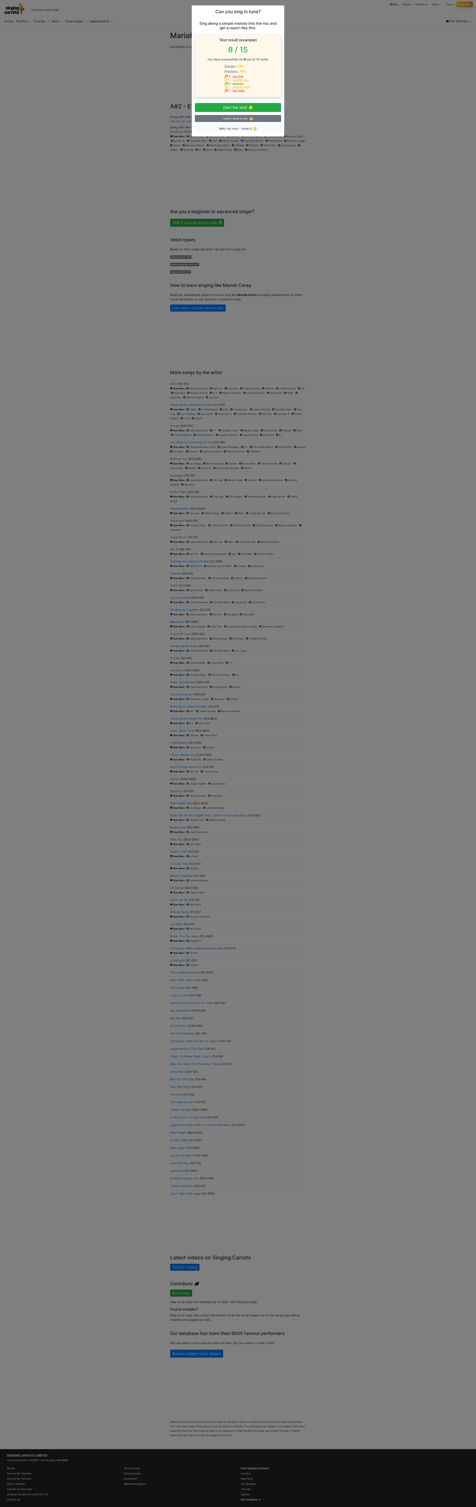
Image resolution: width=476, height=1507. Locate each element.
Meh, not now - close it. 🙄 (238, 128)
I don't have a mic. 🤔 (238, 118)
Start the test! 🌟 (238, 107)
